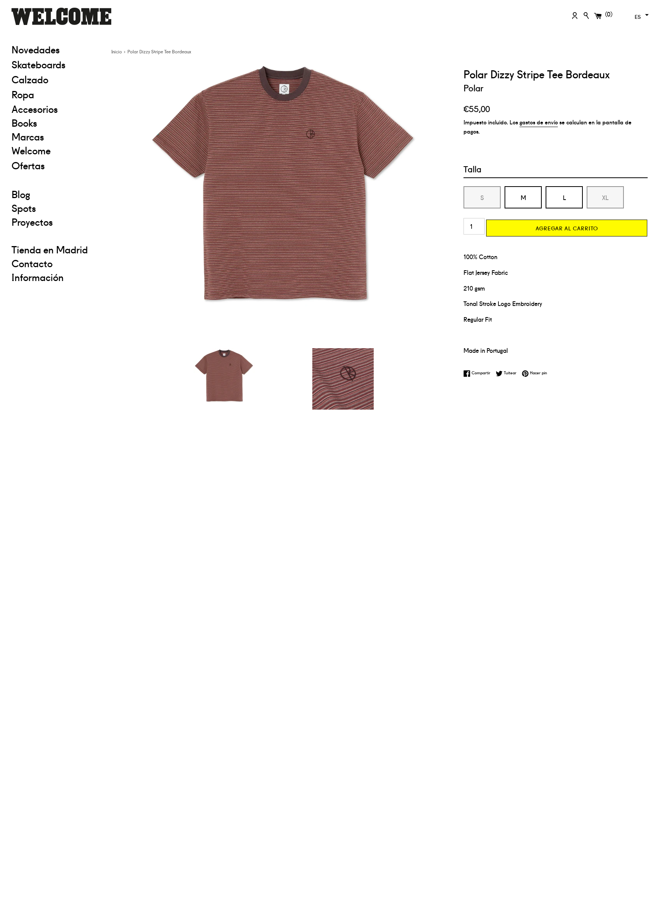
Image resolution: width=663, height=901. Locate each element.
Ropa (56, 94)
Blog (21, 194)
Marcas (28, 136)
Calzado (30, 79)
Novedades (36, 49)
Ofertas (56, 165)
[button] (640, 15)
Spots (24, 208)
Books (24, 122)
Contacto (32, 263)
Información (38, 277)
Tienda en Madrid (50, 249)
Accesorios (35, 109)
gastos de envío (539, 122)
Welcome (31, 150)
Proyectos (32, 221)
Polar (473, 87)
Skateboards (56, 64)
